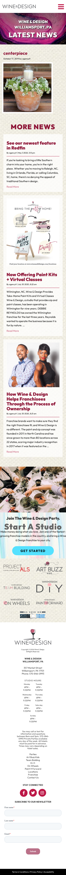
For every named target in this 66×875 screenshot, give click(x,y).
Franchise (33, 774)
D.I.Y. (32, 763)
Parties (33, 754)
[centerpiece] (27, 111)
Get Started (33, 551)
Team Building (33, 760)
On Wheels (32, 765)
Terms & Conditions (20, 872)
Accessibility (49, 872)
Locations (33, 771)
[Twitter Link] (33, 793)
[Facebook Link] (24, 793)
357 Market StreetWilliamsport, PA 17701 (33, 669)
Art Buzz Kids (32, 757)
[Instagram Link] (42, 793)
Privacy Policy (36, 872)
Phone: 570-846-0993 (33, 673)
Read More (13, 186)
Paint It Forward (33, 768)
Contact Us (33, 777)
